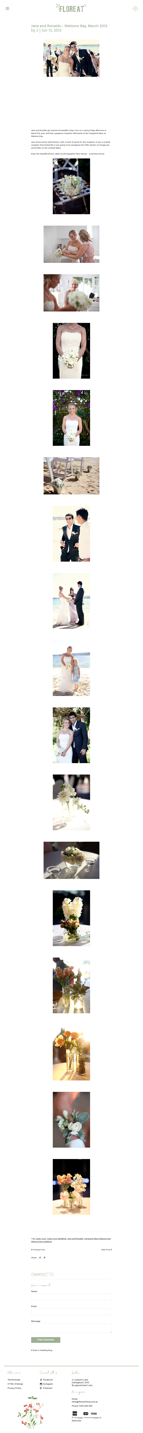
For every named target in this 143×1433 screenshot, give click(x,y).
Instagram (47, 1384)
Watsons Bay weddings (41, 1242)
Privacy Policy (14, 1388)
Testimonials (14, 1380)
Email (34, 1306)
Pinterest (47, 1388)
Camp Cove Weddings (56, 1239)
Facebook (47, 1380)
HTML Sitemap (15, 1384)
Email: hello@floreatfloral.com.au (85, 1400)
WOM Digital (76, 1420)
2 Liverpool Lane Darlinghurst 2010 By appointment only (82, 1383)
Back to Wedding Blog (42, 1350)
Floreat (80, 1418)
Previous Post (39, 1250)
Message (35, 1321)
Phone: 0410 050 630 (82, 1406)
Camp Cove (41, 1239)
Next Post (106, 1250)
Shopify (96, 1418)
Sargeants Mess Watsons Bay (97, 1239)
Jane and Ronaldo (75, 1239)
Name (34, 1291)
